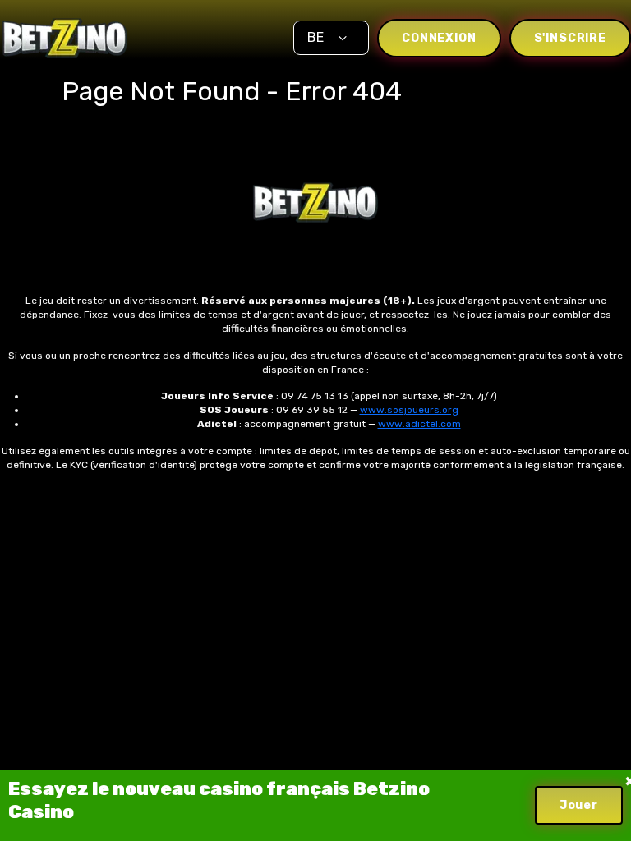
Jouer (579, 805)
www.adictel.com (419, 424)
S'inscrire (570, 38)
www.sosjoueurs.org (409, 410)
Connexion (439, 38)
